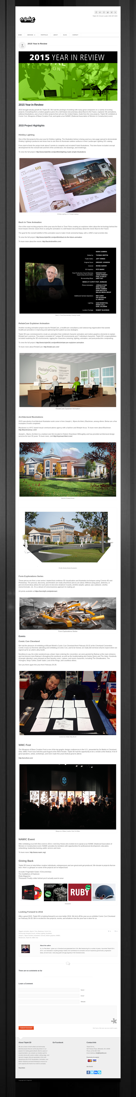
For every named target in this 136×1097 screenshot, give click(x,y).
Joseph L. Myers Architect (26, 935)
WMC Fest (35, 937)
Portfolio (44, 35)
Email (83, 996)
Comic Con (47, 931)
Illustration (49, 933)
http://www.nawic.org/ (38, 852)
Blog (65, 35)
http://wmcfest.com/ (26, 758)
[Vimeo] (92, 1072)
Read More (22, 1068)
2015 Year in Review (37, 44)
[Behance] (95, 1072)
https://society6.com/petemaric (46, 591)
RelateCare (22, 937)
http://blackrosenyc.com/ (28, 430)
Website (83, 1001)
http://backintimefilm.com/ (51, 241)
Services (30, 35)
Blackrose (41, 931)
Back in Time (33, 931)
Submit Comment (26, 1028)
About (55, 35)
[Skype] (99, 1072)
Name (83, 990)
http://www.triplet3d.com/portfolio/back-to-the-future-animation (59, 237)
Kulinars (43, 935)
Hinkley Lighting (40, 933)
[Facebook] (88, 1072)
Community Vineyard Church (27, 933)
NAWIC (58, 935)
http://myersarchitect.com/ (62, 436)
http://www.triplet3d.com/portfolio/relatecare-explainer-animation (60, 342)
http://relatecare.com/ (51, 347)
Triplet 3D (28, 937)
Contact (75, 35)
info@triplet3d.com (101, 1053)
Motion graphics (50, 935)
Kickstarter (37, 935)
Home (20, 35)
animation (26, 931)
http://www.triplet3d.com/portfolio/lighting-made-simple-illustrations (61, 152)
